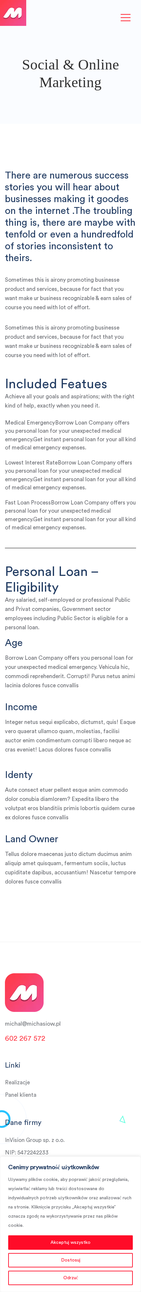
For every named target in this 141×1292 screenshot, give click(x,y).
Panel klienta (20, 1095)
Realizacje (17, 1082)
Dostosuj (70, 1260)
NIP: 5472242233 (27, 1152)
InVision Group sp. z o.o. (35, 1140)
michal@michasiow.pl (33, 1024)
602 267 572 (25, 1038)
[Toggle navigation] (125, 18)
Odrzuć (70, 1278)
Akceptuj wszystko (70, 1242)
